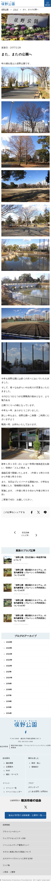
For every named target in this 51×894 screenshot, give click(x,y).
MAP (8, 771)
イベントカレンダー (14, 792)
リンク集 (6, 865)
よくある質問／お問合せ (38, 791)
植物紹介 (35, 767)
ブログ (31, 783)
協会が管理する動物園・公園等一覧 (25, 815)
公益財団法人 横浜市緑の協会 (25, 800)
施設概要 (9, 763)
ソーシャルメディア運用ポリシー (16, 845)
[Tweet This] (38, 512)
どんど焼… (25, 535)
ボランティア (33, 787)
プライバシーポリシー (11, 832)
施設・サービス (12, 774)
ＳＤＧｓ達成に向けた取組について (17, 852)
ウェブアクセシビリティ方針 (14, 838)
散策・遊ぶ (36, 763)
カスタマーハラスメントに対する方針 (18, 858)
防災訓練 (25, 532)
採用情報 (6, 825)
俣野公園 (25, 723)
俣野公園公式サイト (10, 3)
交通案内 (9, 767)
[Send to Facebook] (31, 512)
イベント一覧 (11, 788)
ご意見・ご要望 (9, 872)
